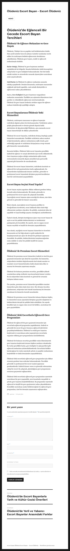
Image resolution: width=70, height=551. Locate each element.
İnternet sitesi (12, 462)
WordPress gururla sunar (47, 545)
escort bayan (10, 545)
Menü (10, 18)
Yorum (10, 416)
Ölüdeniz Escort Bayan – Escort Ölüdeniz (34, 11)
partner (12, 394)
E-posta (10, 453)
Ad (8, 444)
